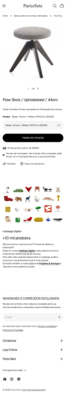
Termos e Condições (47, 326)
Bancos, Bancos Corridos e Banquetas (31, 16)
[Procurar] (54, 5)
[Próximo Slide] (38, 88)
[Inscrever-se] (59, 317)
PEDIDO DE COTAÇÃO (33, 137)
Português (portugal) (13, 370)
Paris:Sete (16, 389)
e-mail (19, 156)
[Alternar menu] (4, 5)
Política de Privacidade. (13, 330)
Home (5, 16)
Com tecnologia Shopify (34, 389)
